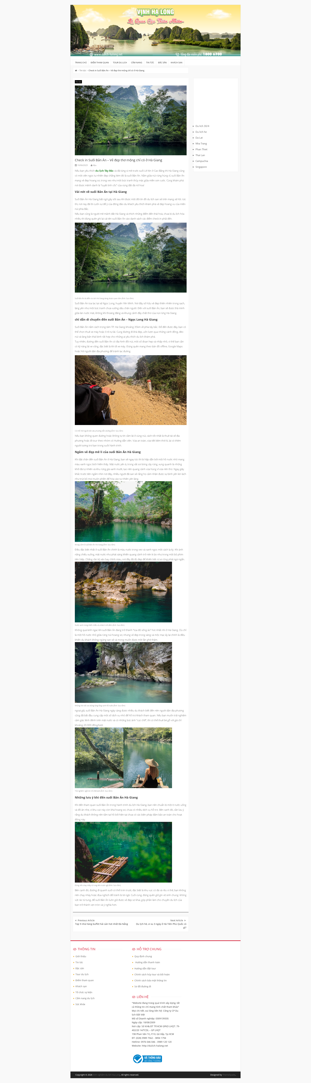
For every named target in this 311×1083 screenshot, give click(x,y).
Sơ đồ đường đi (142, 986)
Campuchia (202, 161)
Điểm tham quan (100, 62)
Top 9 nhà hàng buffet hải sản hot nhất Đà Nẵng (101, 923)
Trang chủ (81, 62)
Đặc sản (162, 62)
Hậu (94, 165)
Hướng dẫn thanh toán (147, 962)
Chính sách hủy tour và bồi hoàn (152, 974)
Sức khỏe (80, 1004)
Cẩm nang (136, 62)
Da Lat (199, 137)
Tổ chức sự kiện (83, 992)
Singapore (201, 166)
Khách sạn (176, 62)
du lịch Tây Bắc (104, 170)
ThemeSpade (229, 1074)
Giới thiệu (80, 956)
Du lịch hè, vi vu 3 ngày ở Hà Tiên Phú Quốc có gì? (161, 925)
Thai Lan (200, 155)
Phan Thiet (201, 149)
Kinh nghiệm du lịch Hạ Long (106, 1074)
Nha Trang (201, 143)
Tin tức (150, 62)
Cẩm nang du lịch (85, 998)
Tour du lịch (120, 62)
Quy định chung (143, 956)
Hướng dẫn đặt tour (145, 968)
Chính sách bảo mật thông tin (150, 980)
